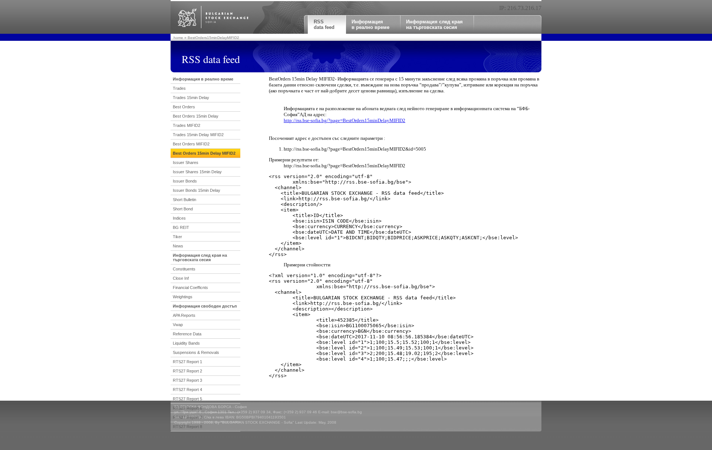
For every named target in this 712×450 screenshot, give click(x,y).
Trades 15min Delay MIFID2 (198, 134)
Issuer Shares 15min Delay (197, 172)
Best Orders (184, 107)
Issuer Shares (185, 162)
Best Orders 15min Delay (195, 116)
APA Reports (184, 315)
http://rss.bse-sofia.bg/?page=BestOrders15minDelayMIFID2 (344, 120)
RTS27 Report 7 (187, 417)
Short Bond (183, 209)
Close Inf (181, 278)
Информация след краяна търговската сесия (434, 24)
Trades (179, 88)
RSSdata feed (324, 24)
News (178, 246)
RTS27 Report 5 (187, 399)
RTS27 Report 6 (187, 408)
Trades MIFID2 (186, 125)
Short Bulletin (184, 199)
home (178, 38)
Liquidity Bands (186, 343)
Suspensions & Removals (196, 352)
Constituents (184, 269)
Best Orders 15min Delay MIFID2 (204, 153)
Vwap (178, 324)
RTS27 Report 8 (187, 426)
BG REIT (181, 227)
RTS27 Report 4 (187, 389)
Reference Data (187, 334)
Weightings (182, 297)
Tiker (177, 236)
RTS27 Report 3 (187, 380)
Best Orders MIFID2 (191, 144)
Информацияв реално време (370, 24)
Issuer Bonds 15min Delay (196, 190)
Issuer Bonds (185, 181)
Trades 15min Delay (191, 97)
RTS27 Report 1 (187, 361)
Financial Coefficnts (190, 287)
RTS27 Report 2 (187, 371)
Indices (179, 218)
